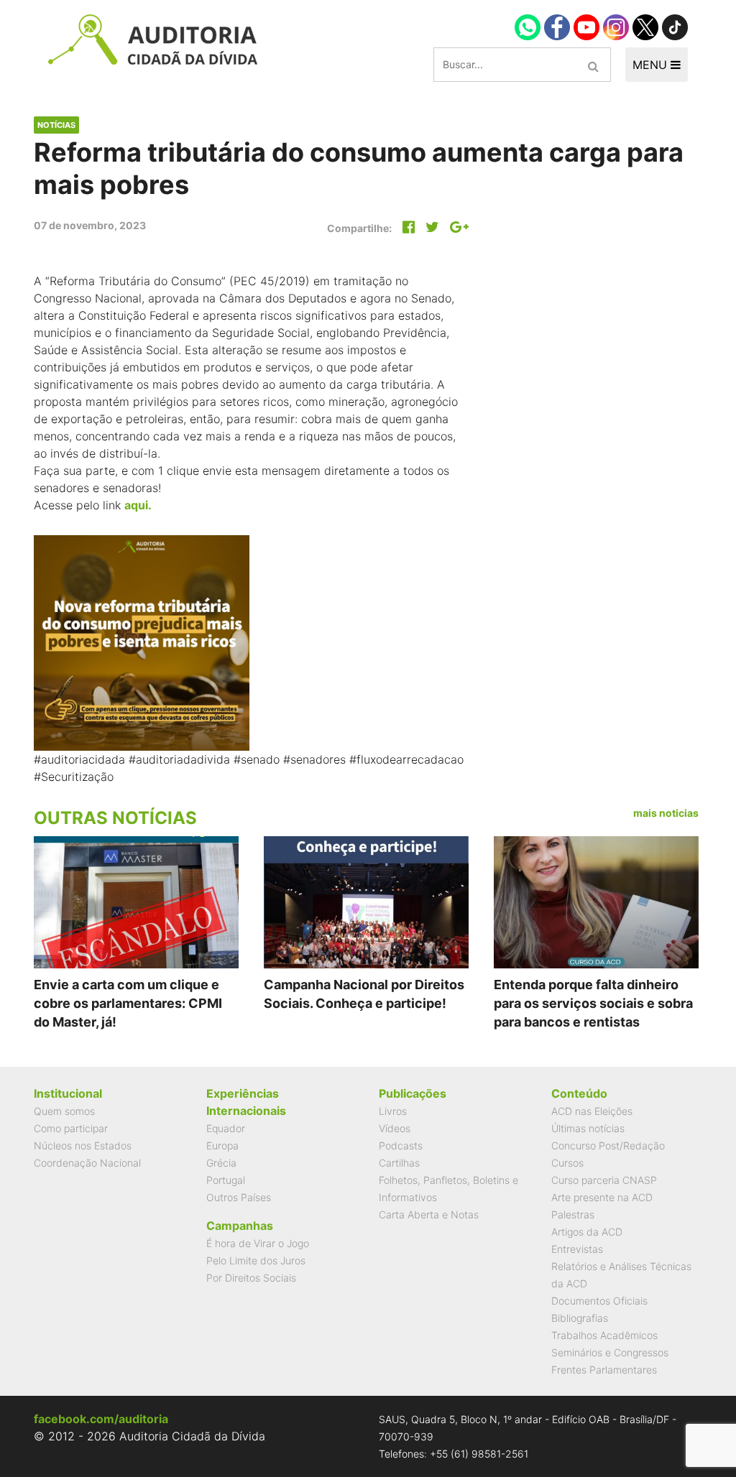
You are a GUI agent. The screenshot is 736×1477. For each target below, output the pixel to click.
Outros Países (238, 1197)
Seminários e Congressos (609, 1352)
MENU (651, 64)
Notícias (56, 125)
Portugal (225, 1180)
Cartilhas (399, 1163)
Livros (393, 1111)
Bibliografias (579, 1318)
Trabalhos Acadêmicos (604, 1335)
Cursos (567, 1163)
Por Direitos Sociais (251, 1278)
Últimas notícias (588, 1128)
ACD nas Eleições (591, 1111)
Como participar (71, 1128)
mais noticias (666, 813)
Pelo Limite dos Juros (255, 1260)
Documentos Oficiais (599, 1301)
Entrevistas (577, 1249)
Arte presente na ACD (602, 1197)
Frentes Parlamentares (604, 1369)
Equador (225, 1128)
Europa (222, 1145)
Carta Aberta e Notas (429, 1214)
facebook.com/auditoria (101, 1419)
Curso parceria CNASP (604, 1180)
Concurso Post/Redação (608, 1145)
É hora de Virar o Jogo (257, 1243)
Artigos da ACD (586, 1232)
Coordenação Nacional (87, 1163)
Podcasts (401, 1145)
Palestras (572, 1214)
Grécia (221, 1163)
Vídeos (394, 1128)
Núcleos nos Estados (83, 1145)
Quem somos (64, 1111)
